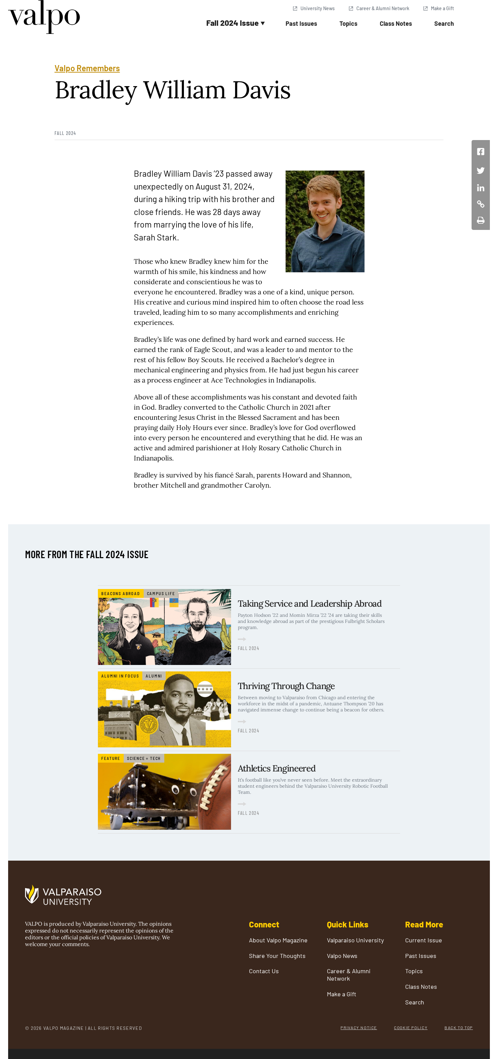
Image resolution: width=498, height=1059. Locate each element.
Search (444, 23)
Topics (348, 23)
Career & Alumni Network (382, 8)
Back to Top (458, 1027)
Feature (110, 758)
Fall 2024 (65, 133)
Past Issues (301, 23)
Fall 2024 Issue (232, 22)
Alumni (154, 675)
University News (317, 8)
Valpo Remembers (87, 68)
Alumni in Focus (120, 675)
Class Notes (396, 23)
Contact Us (264, 971)
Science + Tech (144, 758)
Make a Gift (442, 8)
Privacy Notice (358, 1027)
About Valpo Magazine (278, 940)
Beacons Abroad (120, 593)
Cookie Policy (411, 1027)
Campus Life (161, 593)
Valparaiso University (355, 940)
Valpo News (342, 955)
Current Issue (423, 940)
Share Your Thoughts (277, 955)
